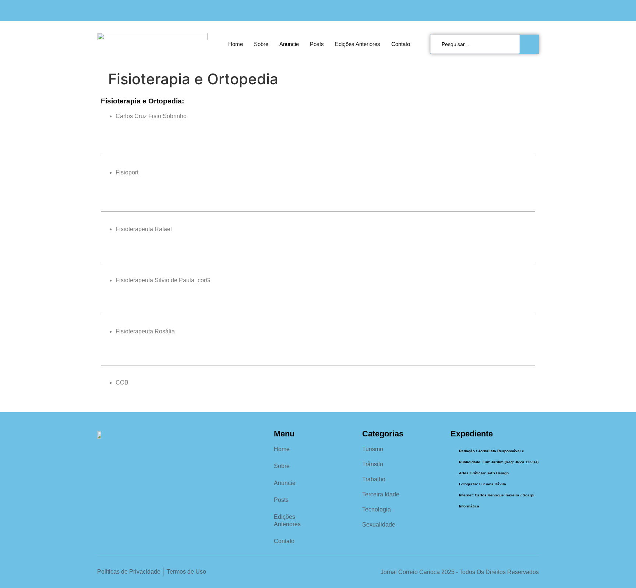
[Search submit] (531, 44)
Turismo (372, 449)
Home (235, 44)
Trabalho (373, 479)
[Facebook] (504, 10)
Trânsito (372, 464)
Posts (317, 44)
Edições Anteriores (357, 44)
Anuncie (289, 44)
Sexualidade (378, 524)
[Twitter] (534, 10)
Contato (400, 44)
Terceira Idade (380, 494)
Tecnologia (376, 509)
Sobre (261, 44)
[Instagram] (519, 10)
